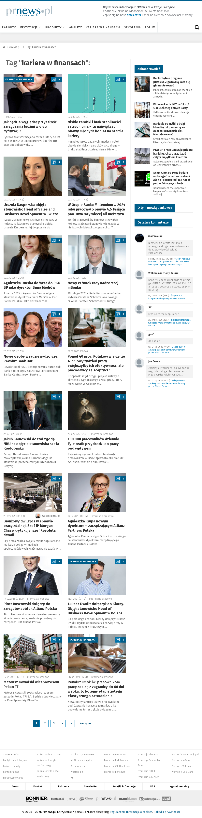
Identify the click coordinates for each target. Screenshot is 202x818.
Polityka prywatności (167, 812)
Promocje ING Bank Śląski (185, 754)
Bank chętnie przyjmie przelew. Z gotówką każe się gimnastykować (171, 82)
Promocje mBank (180, 760)
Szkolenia (132, 27)
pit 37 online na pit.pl (81, 760)
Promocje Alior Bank (149, 754)
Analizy (75, 27)
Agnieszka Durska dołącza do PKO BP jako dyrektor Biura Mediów (32, 285)
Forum (150, 27)
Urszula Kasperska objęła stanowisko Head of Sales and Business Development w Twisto (31, 209)
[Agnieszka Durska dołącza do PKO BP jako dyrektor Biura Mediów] (33, 254)
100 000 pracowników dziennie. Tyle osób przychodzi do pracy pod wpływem (94, 444)
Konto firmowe (11, 772)
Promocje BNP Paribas (116, 760)
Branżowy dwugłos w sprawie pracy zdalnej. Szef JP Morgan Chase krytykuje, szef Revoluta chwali (30, 528)
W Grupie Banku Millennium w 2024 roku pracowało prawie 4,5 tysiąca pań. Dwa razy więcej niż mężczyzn (96, 209)
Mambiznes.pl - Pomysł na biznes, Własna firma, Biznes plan (128, 798)
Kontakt (38, 786)
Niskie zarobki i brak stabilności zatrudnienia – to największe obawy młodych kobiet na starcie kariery (95, 129)
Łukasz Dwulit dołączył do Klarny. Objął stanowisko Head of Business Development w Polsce (96, 608)
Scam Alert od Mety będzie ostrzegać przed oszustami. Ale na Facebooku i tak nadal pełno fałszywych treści (172, 178)
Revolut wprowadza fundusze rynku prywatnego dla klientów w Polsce (169, 323)
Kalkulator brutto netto (49, 754)
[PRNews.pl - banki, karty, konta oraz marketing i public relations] (27, 11)
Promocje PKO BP (147, 771)
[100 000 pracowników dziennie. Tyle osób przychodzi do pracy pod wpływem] (97, 410)
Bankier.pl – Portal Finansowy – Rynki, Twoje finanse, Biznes (57, 798)
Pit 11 (73, 777)
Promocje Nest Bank (182, 772)
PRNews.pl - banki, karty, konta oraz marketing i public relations (106, 798)
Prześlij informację (124, 786)
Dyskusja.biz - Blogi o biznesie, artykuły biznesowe (149, 798)
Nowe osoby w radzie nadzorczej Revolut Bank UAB (31, 358)
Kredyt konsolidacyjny (15, 760)
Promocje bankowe (114, 772)
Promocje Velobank (182, 766)
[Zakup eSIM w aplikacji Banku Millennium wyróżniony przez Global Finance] (139, 336)
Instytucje (29, 27)
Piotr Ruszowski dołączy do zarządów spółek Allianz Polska (30, 606)
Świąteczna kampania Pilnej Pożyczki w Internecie (166, 297)
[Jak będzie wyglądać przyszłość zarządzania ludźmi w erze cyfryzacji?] (33, 93)
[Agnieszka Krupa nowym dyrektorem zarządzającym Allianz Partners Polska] (97, 492)
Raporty (9, 27)
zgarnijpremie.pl (180, 786)
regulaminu (117, 812)
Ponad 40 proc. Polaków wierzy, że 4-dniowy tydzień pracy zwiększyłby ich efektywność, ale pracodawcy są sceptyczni (96, 363)
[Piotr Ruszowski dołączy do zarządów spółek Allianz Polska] (33, 575)
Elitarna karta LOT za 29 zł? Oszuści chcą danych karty (171, 106)
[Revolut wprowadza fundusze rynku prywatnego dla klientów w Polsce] (139, 309)
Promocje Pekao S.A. (115, 754)
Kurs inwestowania (13, 777)
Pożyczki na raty (11, 766)
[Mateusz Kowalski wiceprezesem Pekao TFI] (33, 653)
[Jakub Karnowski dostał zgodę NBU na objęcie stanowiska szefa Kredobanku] (33, 410)
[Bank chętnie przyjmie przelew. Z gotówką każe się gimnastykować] (142, 84)
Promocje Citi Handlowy (117, 766)
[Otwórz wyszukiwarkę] (197, 27)
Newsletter (91, 786)
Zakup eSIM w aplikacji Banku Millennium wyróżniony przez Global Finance (166, 350)
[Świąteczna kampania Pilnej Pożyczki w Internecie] (139, 274)
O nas (15, 786)
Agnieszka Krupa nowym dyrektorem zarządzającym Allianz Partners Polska (96, 526)
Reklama (63, 786)
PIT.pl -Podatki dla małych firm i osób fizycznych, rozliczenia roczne (72, 798)
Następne (85, 723)
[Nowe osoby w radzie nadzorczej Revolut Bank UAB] (33, 328)
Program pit (76, 772)
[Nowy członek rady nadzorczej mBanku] (97, 254)
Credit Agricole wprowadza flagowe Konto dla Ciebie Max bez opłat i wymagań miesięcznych (169, 262)
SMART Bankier (11, 754)
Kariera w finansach (103, 27)
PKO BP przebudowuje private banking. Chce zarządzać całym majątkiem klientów (173, 153)
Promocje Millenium (148, 777)
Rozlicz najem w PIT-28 (82, 754)
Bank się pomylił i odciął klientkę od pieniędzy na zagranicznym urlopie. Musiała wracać (169, 129)
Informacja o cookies (139, 812)
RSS (152, 786)
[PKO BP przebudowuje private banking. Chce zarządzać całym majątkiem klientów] (142, 156)
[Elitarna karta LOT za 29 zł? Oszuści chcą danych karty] (142, 110)
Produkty (53, 27)
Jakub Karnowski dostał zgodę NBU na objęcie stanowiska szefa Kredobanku (31, 444)
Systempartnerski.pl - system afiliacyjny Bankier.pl (86, 798)
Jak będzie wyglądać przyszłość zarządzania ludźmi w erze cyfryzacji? (30, 127)
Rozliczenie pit (78, 766)
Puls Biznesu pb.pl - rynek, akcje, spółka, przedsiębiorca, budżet (166, 798)
